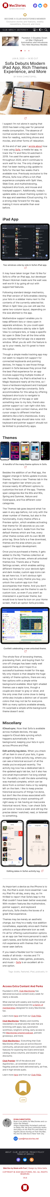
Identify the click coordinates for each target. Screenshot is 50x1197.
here (16, 1016)
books (17, 971)
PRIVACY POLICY (37, 1152)
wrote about (35, 146)
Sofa (17, 149)
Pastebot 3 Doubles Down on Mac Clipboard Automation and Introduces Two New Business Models (34, 41)
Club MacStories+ (11, 1041)
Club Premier (9, 1061)
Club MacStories (27, 991)
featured (25, 971)
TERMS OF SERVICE (25, 1154)
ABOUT (8, 1152)
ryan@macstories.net (28, 1138)
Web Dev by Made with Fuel (15, 1168)
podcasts (40, 971)
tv (47, 971)
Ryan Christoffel (22, 1119)
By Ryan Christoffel (25, 76)
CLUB (5, 30)
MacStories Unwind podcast (19, 1033)
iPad (32, 971)
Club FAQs (36, 1016)
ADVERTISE (23, 1152)
